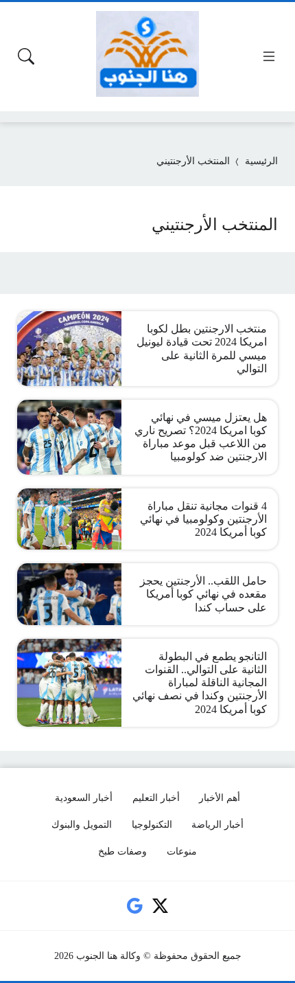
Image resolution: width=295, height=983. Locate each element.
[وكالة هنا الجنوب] (147, 54)
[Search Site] (26, 56)
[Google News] (134, 906)
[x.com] (161, 906)
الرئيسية (261, 161)
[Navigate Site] (268, 56)
